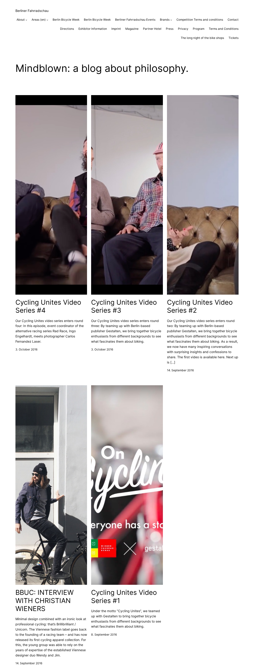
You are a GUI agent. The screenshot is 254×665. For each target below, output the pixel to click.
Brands (165, 19)
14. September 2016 (180, 370)
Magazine (132, 29)
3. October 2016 (26, 349)
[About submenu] (26, 20)
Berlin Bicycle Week (66, 19)
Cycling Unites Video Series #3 (124, 306)
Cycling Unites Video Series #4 (48, 306)
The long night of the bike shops (202, 38)
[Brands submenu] (171, 20)
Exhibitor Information (92, 29)
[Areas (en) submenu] (47, 20)
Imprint (116, 29)
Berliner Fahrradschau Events (135, 19)
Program (198, 29)
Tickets (234, 38)
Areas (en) (39, 19)
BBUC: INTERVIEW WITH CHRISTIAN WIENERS (44, 601)
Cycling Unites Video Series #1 (124, 597)
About (21, 19)
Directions (67, 29)
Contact (233, 19)
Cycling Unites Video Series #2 (200, 306)
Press (169, 29)
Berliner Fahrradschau (32, 11)
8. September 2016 (104, 634)
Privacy (183, 29)
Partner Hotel (152, 29)
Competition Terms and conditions (199, 19)
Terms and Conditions (224, 29)
